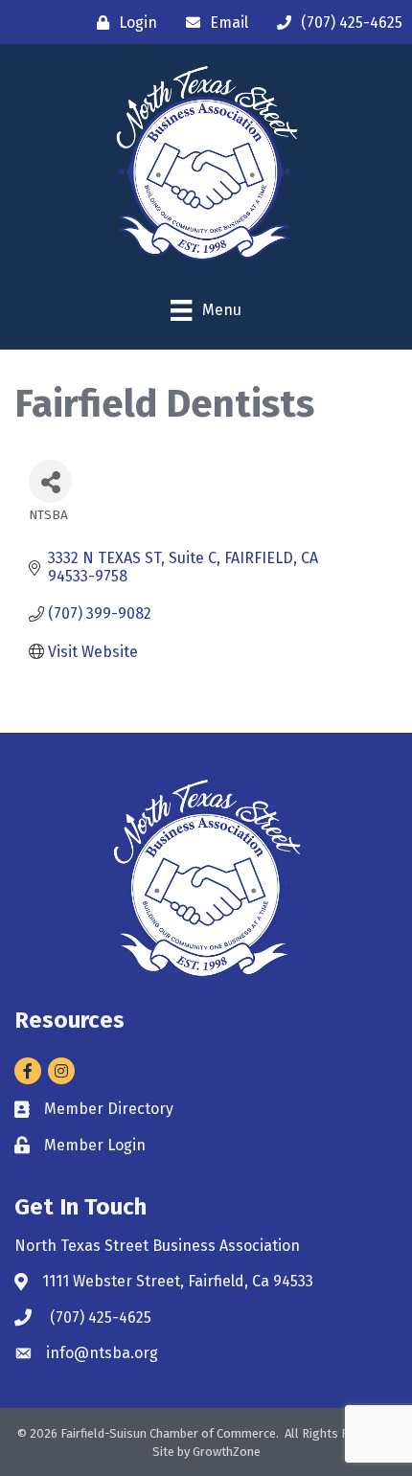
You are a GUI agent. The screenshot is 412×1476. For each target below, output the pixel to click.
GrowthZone (227, 1451)
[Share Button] (50, 481)
